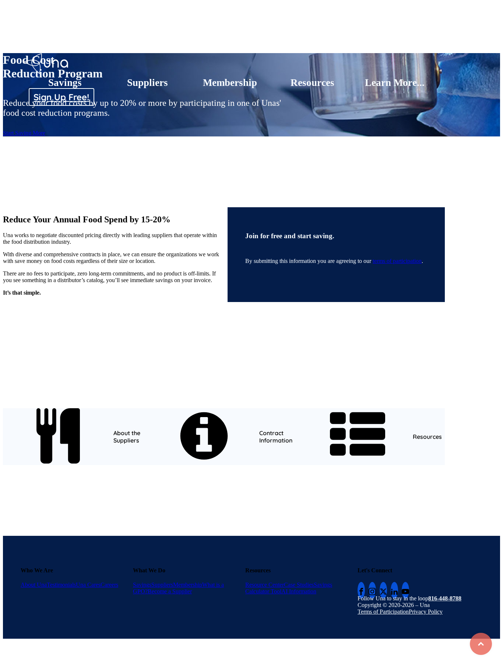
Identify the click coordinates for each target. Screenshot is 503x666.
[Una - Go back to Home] (47, 56)
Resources (312, 82)
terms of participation (397, 261)
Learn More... (395, 82)
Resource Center (264, 585)
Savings (65, 82)
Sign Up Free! (61, 97)
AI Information (298, 591)
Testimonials (61, 585)
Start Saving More (24, 133)
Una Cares (88, 585)
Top (481, 644)
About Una (34, 585)
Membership (230, 82)
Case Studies (299, 585)
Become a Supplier (170, 591)
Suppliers (147, 82)
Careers (109, 585)
